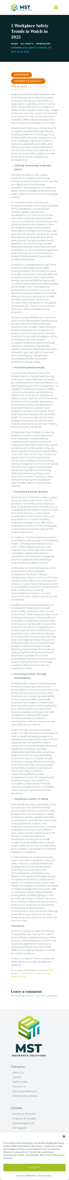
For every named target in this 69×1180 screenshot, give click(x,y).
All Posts (27, 44)
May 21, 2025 (19, 86)
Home (14, 44)
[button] (64, 1136)
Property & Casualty (28, 81)
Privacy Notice (44, 1175)
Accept (34, 1167)
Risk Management (23, 1123)
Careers (17, 1077)
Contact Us (19, 1086)
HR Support (19, 1127)
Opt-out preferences (26, 1175)
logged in (30, 995)
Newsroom (43, 44)
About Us (18, 1072)
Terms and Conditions (25, 1095)
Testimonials (20, 1081)
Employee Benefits (24, 1113)
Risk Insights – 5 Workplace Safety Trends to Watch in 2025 (32, 973)
